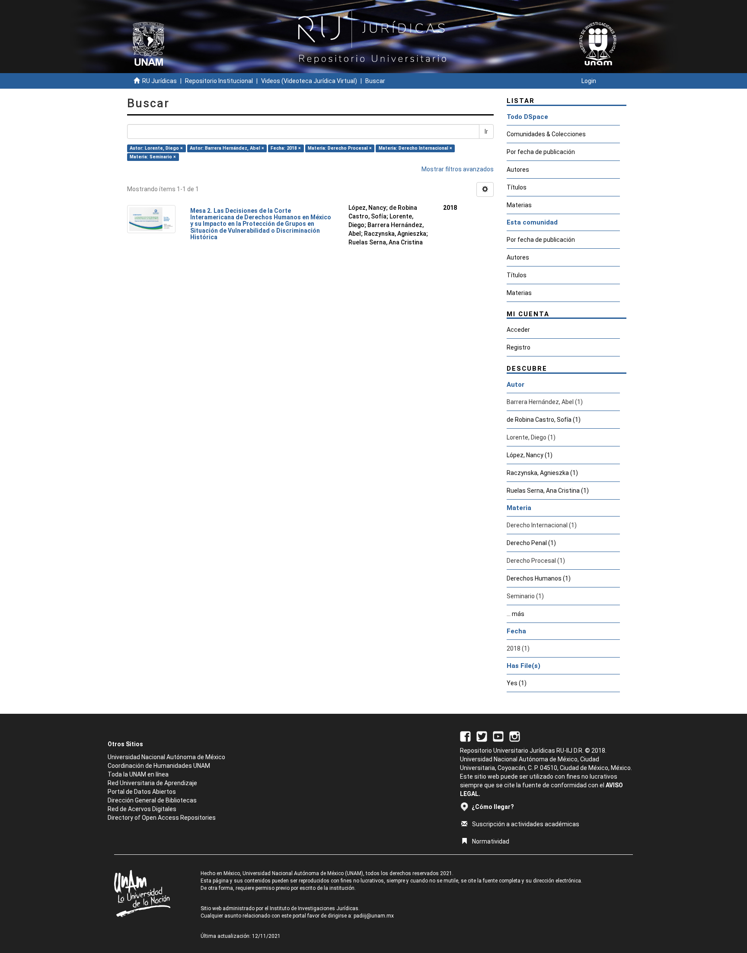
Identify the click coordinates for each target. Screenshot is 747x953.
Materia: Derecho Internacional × (415, 148)
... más (515, 613)
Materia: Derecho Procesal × (340, 148)
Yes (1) (517, 683)
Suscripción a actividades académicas (525, 824)
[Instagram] (514, 735)
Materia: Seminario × (153, 157)
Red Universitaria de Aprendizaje (152, 783)
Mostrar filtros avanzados (457, 169)
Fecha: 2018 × (286, 148)
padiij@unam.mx (374, 916)
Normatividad (490, 841)
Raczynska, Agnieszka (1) (542, 472)
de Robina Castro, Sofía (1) (544, 419)
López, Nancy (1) (529, 455)
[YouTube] (498, 735)
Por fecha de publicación (541, 151)
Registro (518, 347)
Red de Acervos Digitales (142, 808)
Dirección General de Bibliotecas (152, 800)
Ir (486, 131)
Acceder (518, 329)
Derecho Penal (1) (531, 542)
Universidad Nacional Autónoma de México (166, 757)
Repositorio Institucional (219, 80)
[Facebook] (465, 735)
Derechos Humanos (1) (539, 578)
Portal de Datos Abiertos (142, 791)
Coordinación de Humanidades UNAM (159, 765)
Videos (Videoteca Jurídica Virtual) (309, 80)
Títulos (517, 187)
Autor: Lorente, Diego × (156, 148)
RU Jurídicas (159, 80)
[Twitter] (481, 735)
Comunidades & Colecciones (546, 134)
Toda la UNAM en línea (138, 774)
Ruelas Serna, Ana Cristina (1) (548, 490)
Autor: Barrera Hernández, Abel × (227, 148)
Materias (519, 205)
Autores (518, 169)
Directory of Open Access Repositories (162, 817)
